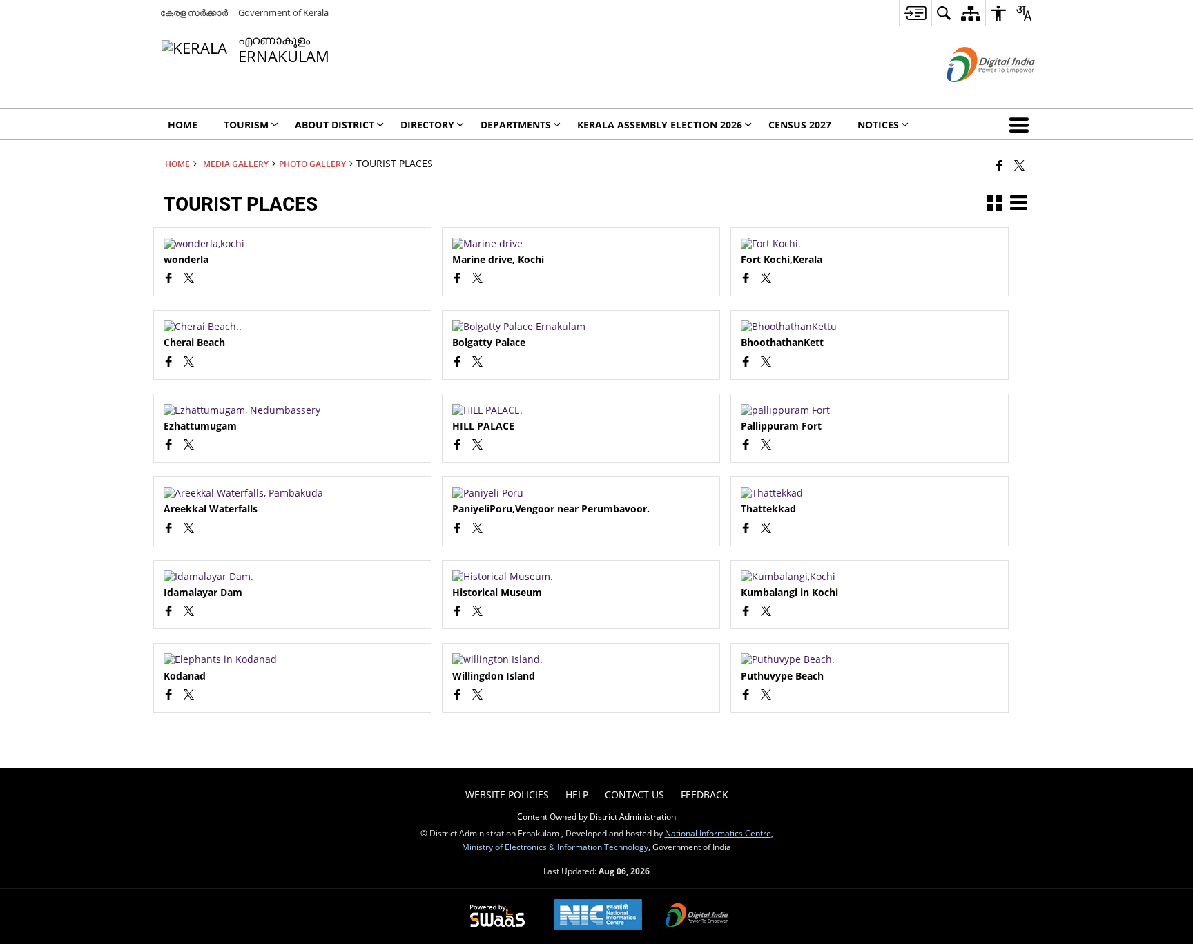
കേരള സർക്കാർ (194, 12)
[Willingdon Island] (581, 659)
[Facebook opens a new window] (169, 279)
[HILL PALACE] (581, 410)
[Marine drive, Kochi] (581, 244)
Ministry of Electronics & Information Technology (555, 846)
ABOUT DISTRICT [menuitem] (334, 124)
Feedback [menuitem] (704, 794)
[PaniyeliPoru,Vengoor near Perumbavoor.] (581, 493)
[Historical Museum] (581, 576)
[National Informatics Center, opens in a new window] (597, 916)
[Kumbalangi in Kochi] (869, 576)
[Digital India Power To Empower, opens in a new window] (697, 916)
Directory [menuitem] (427, 124)
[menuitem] (915, 13)
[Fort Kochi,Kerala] (869, 244)
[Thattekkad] (869, 493)
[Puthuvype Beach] (869, 659)
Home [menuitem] (182, 124)
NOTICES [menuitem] (878, 124)
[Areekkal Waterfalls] (292, 493)
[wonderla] (292, 244)
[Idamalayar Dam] (292, 576)
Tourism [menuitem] (246, 124)
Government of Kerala (283, 12)
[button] (1021, 124)
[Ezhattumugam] (292, 410)
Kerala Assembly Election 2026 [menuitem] (659, 124)
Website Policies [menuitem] (507, 794)
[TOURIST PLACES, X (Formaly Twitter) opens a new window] (189, 279)
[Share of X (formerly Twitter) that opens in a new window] (1019, 165)
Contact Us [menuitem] (634, 794)
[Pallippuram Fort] (869, 410)
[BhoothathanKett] (869, 326)
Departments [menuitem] (516, 124)
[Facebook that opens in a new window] (999, 165)
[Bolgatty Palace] (581, 326)
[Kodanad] (292, 659)
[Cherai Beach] (292, 326)
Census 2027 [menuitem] (799, 124)
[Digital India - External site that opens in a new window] (973, 93)
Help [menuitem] (576, 794)
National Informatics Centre (718, 832)
